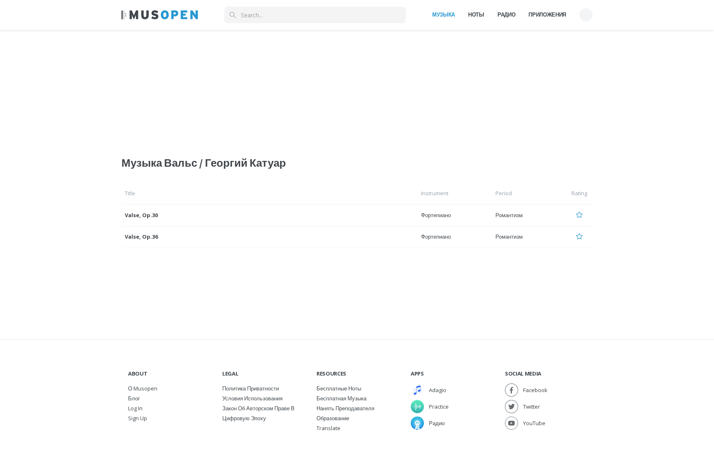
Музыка (443, 14)
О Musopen (142, 388)
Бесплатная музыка (342, 398)
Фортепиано (436, 215)
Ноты (476, 14)
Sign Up (137, 418)
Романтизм (509, 215)
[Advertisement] (357, 88)
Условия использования (252, 398)
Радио (506, 14)
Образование (333, 418)
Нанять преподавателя (345, 408)
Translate (328, 428)
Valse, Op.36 (141, 236)
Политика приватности (250, 388)
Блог (134, 398)
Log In (135, 408)
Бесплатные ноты (339, 388)
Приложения (547, 14)
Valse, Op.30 (141, 215)
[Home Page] (159, 14)
